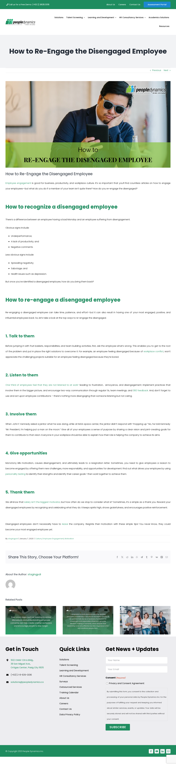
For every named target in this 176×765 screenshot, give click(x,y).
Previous (156, 70)
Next (166, 70)
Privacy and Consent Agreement (126, 683)
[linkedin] (162, 751)
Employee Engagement (53, 538)
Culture (38, 538)
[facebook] (151, 751)
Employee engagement (18, 183)
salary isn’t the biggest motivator (42, 502)
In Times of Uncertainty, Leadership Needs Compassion (88, 620)
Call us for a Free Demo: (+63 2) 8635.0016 (28, 4)
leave (65, 524)
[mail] (168, 751)
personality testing (15, 474)
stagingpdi (13, 538)
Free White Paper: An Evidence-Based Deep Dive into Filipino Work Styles (145, 620)
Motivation (69, 538)
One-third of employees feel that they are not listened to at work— (43, 385)
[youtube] (157, 751)
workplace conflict (153, 351)
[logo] (20, 20)
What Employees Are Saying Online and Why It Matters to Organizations (30, 620)
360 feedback (140, 390)
